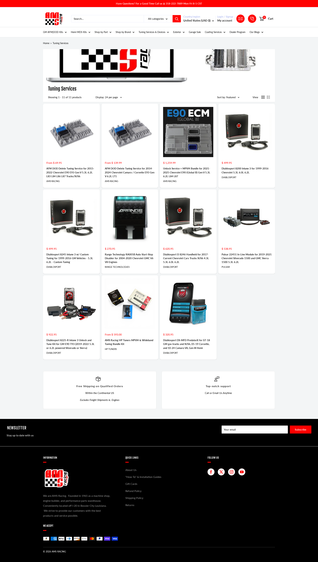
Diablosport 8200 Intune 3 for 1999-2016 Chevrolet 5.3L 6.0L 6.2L (245, 170)
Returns (129, 505)
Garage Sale (195, 32)
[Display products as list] (268, 97)
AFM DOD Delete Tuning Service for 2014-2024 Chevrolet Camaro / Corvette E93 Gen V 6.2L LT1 (129, 172)
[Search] (177, 18)
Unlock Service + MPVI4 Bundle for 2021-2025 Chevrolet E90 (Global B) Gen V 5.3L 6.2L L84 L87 (186, 172)
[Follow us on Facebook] (212, 471)
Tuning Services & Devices (152, 32)
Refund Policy (133, 490)
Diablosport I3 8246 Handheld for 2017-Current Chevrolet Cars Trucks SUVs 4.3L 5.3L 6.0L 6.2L (186, 258)
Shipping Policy (134, 497)
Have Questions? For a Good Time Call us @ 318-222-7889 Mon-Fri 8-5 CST (159, 3)
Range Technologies (117, 267)
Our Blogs (255, 32)
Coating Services (213, 32)
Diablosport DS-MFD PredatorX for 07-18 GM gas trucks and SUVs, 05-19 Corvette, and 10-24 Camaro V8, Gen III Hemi (186, 344)
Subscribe (300, 429)
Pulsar (226, 267)
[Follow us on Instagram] (232, 471)
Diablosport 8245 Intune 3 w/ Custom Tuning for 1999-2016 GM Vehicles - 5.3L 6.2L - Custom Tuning (69, 258)
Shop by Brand (123, 32)
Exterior (177, 32)
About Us (130, 469)
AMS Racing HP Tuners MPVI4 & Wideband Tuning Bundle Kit (129, 342)
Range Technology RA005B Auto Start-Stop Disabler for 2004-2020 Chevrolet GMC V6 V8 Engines (129, 258)
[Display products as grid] (263, 97)
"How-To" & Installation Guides (143, 476)
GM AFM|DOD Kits (53, 32)
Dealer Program (237, 32)
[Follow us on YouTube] (242, 471)
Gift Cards (131, 483)
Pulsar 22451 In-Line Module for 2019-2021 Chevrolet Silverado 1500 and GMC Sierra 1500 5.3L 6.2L (247, 258)
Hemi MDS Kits (79, 32)
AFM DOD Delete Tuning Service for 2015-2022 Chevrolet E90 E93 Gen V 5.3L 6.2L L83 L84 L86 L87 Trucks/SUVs (70, 172)
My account (224, 20)
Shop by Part (101, 32)
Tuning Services (60, 43)
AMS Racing (53, 181)
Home (46, 43)
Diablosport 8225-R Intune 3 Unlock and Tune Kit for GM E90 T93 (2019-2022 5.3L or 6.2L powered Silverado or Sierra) (70, 344)
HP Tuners (111, 349)
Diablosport (229, 177)
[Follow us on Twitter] (222, 471)
